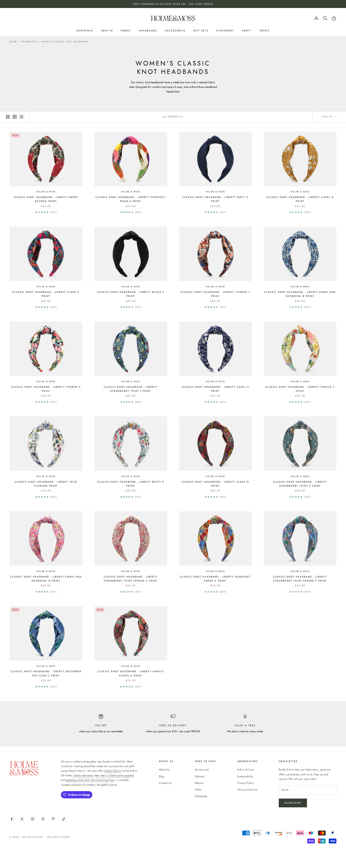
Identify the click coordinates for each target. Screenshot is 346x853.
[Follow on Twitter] (22, 819)
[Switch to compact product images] (21, 116)
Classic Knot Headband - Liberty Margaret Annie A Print (215, 579)
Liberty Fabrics (112, 771)
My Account (202, 770)
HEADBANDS (148, 30)
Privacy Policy (245, 783)
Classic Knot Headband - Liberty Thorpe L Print (215, 294)
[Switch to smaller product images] (14, 116)
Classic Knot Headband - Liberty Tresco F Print (300, 389)
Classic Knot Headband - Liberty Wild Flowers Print (46, 484)
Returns (199, 783)
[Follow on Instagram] (32, 819)
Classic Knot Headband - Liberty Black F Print (130, 294)
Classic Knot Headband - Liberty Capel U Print (215, 389)
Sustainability (245, 776)
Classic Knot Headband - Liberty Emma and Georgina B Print (300, 294)
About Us (164, 770)
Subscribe (293, 803)
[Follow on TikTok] (64, 819)
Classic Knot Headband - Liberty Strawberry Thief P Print (300, 484)
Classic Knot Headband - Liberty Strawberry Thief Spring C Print (131, 579)
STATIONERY (225, 30)
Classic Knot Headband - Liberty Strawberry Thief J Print (131, 389)
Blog (161, 776)
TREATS (264, 30)
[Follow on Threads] (43, 819)
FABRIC (126, 30)
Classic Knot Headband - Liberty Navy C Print (215, 199)
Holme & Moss (45, 191)
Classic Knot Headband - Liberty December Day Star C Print (46, 673)
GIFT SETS (200, 30)
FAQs (198, 790)
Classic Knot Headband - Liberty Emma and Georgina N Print (45, 579)
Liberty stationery (83, 775)
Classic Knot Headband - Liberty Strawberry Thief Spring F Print (300, 579)
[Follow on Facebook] (12, 819)
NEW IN (107, 30)
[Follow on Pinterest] (53, 819)
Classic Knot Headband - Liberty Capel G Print (300, 199)
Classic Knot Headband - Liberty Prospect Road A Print (131, 199)
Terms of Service (247, 790)
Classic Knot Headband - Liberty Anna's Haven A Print (131, 673)
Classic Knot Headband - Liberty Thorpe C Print (46, 389)
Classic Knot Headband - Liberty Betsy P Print (130, 484)
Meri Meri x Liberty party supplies (114, 775)
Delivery (199, 776)
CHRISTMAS (84, 30)
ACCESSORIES (175, 30)
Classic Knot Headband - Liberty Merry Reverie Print (46, 199)
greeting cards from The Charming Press (90, 780)
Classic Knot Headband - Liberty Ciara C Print (45, 294)
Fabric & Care (245, 770)
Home (13, 41)
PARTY (246, 30)
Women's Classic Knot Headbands (65, 41)
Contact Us (165, 783)
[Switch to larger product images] (8, 116)
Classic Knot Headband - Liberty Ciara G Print (215, 484)
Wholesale (201, 796)
